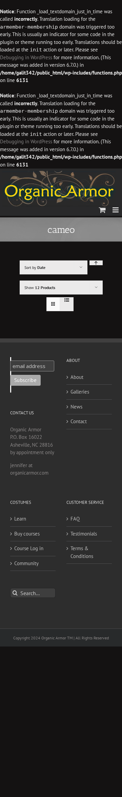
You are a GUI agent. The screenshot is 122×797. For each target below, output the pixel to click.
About (76, 377)
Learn (20, 518)
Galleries (79, 391)
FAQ (75, 518)
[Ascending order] (96, 262)
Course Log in (28, 548)
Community (26, 563)
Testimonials (83, 533)
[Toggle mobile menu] (116, 209)
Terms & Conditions (81, 552)
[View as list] (66, 300)
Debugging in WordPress (26, 57)
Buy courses (27, 533)
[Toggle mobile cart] (102, 209)
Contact (78, 421)
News (76, 406)
